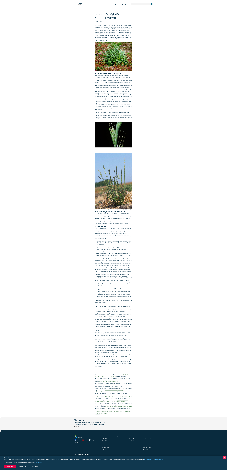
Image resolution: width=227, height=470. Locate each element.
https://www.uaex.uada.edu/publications (108, 381)
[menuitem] (87, 4)
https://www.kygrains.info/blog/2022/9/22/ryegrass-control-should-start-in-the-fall (113, 396)
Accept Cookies (10, 466)
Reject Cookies (35, 466)
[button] (76, 436)
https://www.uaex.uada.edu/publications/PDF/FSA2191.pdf (118, 406)
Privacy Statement (148, 459)
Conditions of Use (159, 459)
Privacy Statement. (38, 462)
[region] (113, 463)
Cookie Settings (22, 466)
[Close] (224, 457)
